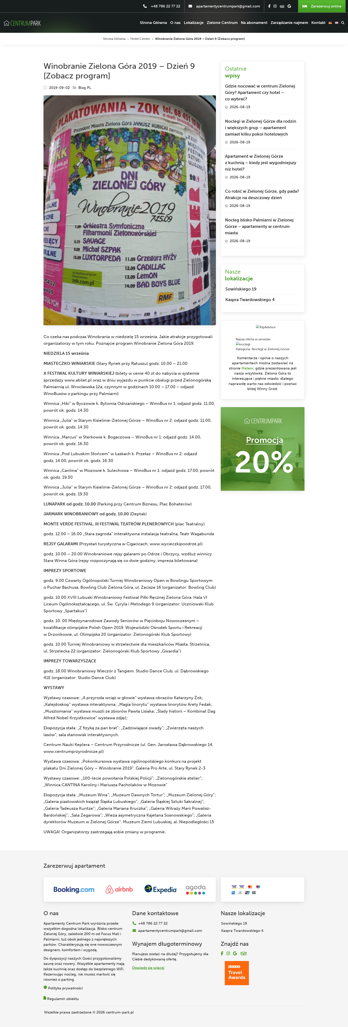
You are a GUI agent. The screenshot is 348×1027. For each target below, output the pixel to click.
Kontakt (318, 22)
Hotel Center (140, 39)
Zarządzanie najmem (289, 22)
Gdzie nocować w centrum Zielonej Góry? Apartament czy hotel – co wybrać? (260, 92)
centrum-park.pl (120, 1012)
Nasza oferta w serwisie (253, 339)
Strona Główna (153, 22)
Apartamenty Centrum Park (66, 923)
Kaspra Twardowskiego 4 (250, 299)
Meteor (247, 368)
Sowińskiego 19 (241, 288)
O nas (175, 22)
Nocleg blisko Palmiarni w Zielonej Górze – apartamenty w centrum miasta (259, 226)
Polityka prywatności (65, 988)
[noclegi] (243, 344)
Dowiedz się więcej (148, 968)
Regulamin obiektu (63, 999)
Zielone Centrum (222, 22)
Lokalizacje (194, 22)
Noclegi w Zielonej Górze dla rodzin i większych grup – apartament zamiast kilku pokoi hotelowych (260, 128)
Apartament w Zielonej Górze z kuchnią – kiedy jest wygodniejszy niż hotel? (260, 163)
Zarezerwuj (325, 6)
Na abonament (254, 22)
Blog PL (84, 87)
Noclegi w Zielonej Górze (270, 349)
